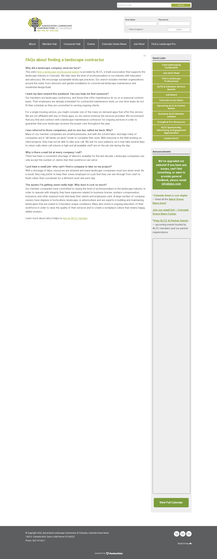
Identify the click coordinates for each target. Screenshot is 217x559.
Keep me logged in (136, 29)
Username (130, 20)
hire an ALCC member (75, 218)
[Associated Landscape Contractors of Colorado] (58, 25)
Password (163, 20)
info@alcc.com (171, 183)
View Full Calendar (171, 502)
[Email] (144, 55)
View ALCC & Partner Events (171, 220)
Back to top (183, 543)
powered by (100, 553)
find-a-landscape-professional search (58, 71)
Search (181, 5)
